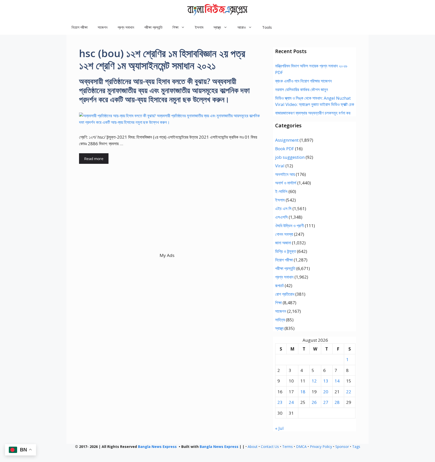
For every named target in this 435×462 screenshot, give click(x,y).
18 (302, 392)
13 (325, 381)
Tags (356, 446)
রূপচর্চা (279, 285)
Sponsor (342, 446)
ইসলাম (199, 27)
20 (325, 392)
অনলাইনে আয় (285, 174)
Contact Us (270, 446)
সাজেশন (102, 27)
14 (337, 381)
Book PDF (284, 148)
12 (314, 381)
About (253, 446)
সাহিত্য (280, 320)
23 (279, 402)
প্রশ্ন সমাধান (126, 27)
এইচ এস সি (283, 208)
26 (314, 402)
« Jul (279, 428)
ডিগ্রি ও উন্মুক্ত (285, 251)
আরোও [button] (241, 27)
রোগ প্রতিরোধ (284, 294)
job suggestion (290, 157)
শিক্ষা (278, 302)
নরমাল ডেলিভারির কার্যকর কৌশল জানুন (301, 89)
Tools (267, 27)
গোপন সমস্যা (284, 234)
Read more (93, 158)
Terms (287, 446)
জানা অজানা (283, 243)
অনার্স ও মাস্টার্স (285, 183)
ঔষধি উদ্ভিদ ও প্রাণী (289, 225)
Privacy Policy (321, 446)
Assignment (287, 140)
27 (325, 402)
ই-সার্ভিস (281, 191)
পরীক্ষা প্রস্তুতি (153, 27)
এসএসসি (281, 217)
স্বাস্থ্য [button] (217, 27)
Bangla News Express (157, 446)
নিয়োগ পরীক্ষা (79, 27)
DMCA (301, 446)
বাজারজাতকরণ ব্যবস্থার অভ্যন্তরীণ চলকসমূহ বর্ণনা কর (312, 113)
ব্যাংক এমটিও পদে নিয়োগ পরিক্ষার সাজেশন (303, 81)
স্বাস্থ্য (279, 328)
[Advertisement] (167, 217)
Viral (279, 166)
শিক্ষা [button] (175, 27)
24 (291, 402)
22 (348, 392)
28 (337, 402)
